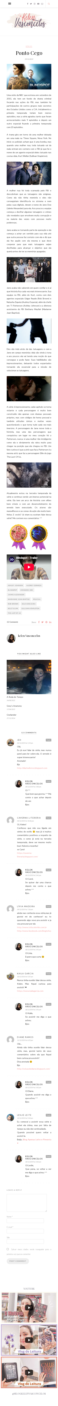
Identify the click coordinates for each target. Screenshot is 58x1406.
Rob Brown (13, 604)
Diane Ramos (25, 1037)
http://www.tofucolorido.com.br (32, 927)
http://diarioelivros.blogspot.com (32, 768)
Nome (10, 1216)
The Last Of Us (14, 613)
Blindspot (12, 590)
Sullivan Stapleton (30, 608)
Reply (49, 740)
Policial (37, 599)
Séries (29, 46)
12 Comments (12, 622)
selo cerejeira (29, 604)
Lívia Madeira (26, 906)
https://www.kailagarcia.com (30, 991)
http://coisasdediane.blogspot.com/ (33, 1068)
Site (8, 1237)
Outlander (11, 714)
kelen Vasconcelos (29, 636)
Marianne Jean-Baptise (19, 599)
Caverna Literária (29, 818)
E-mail (10, 1227)
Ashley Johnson (15, 585)
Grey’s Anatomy (14, 706)
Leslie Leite (24, 1115)
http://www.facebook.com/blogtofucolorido (37, 931)
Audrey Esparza (33, 585)
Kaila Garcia (25, 973)
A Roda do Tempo (15, 697)
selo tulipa (13, 608)
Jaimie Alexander (16, 594)
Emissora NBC (27, 590)
